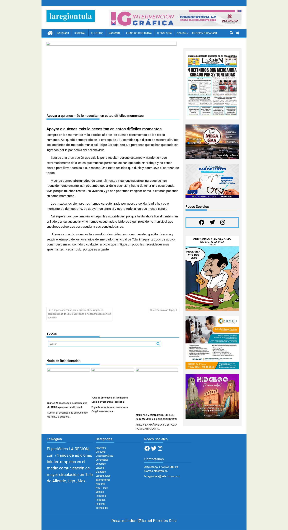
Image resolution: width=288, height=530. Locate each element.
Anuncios (101, 447)
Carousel (101, 451)
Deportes (101, 463)
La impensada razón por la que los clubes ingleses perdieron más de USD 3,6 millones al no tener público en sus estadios (79, 314)
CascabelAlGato (104, 455)
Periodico (101, 495)
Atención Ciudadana (204, 33)
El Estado (97, 33)
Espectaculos (103, 475)
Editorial (100, 467)
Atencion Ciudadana (139, 33)
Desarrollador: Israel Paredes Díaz (144, 520)
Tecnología (164, 33)
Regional (80, 33)
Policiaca (63, 33)
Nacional (115, 33)
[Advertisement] (112, 278)
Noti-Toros (102, 487)
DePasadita (102, 459)
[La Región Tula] (49, 32)
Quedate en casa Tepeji (162, 310)
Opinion (181, 33)
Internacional (103, 479)
